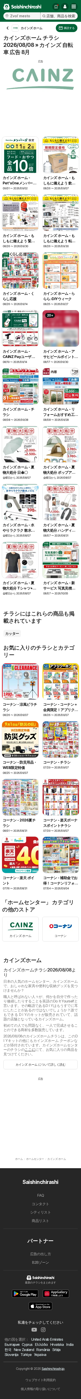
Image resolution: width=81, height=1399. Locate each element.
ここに (30, 1049)
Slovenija (11, 1354)
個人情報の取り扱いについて (40, 1389)
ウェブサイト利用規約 (40, 1380)
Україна (40, 1354)
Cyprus (27, 1344)
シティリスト (40, 1212)
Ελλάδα (41, 1344)
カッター (12, 633)
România (43, 1349)
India (69, 1344)
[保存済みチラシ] (56, 7)
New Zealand (24, 1349)
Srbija (56, 1349)
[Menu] (74, 7)
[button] (65, 7)
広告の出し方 (40, 1254)
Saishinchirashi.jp (53, 1369)
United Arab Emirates (47, 1339)
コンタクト (40, 1204)
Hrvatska (57, 1344)
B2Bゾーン (40, 1262)
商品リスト (40, 1220)
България (12, 1344)
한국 (7, 1349)
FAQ (40, 1195)
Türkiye (26, 1354)
